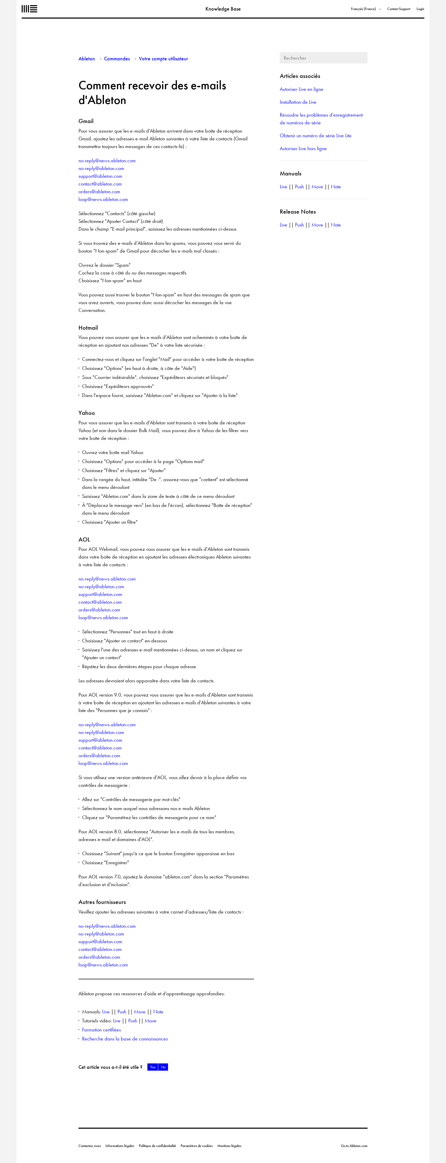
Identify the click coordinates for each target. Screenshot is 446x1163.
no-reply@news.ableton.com (107, 160)
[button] (152, 1067)
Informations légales (120, 1145)
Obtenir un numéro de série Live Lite (316, 135)
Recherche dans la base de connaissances (125, 1038)
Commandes (117, 58)
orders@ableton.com (99, 191)
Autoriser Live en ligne (301, 89)
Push (121, 1011)
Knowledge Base (223, 8)
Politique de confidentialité (157, 1145)
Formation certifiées (101, 1029)
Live (106, 1011)
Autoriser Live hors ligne (303, 148)
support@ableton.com (100, 176)
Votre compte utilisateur (163, 58)
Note (158, 1011)
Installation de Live (298, 102)
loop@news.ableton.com (103, 199)
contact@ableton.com (100, 183)
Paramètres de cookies (197, 1145)
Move (140, 1011)
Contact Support (398, 8)
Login (420, 8)
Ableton (29, 8)
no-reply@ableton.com (101, 168)
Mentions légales (229, 1145)
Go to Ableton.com (354, 1145)
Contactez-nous (89, 1145)
